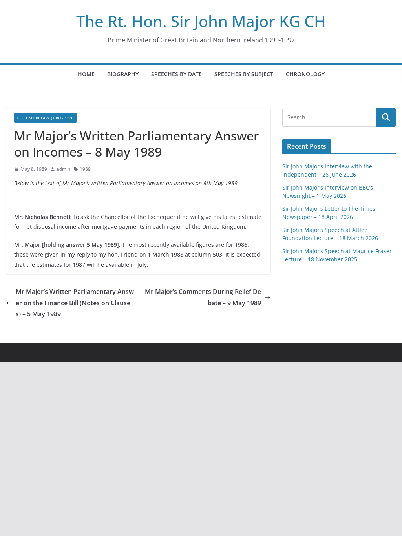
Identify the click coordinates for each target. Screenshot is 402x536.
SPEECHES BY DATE (176, 74)
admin (63, 169)
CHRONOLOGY (305, 74)
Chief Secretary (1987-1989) (45, 117)
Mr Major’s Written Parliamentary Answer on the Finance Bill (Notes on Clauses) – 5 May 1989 (75, 303)
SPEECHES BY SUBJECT (243, 74)
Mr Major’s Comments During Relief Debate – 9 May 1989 (203, 297)
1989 (85, 169)
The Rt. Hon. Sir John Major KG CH (201, 21)
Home (86, 74)
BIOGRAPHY (123, 74)
